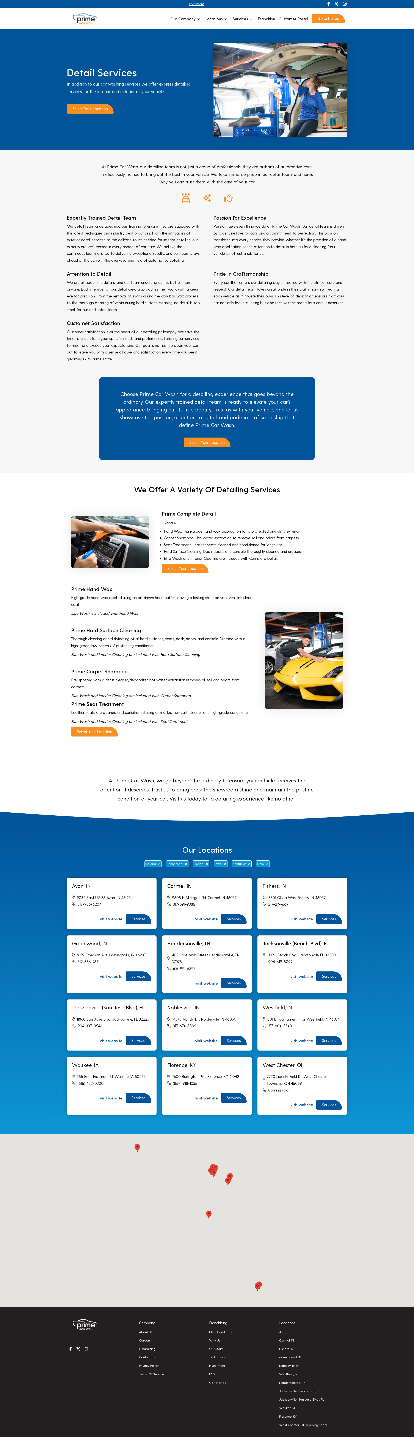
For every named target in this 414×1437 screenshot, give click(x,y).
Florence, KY (288, 1416)
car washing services (120, 83)
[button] (213, 1173)
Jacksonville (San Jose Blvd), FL (301, 1399)
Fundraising (147, 1349)
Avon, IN (284, 1332)
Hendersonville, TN (292, 1382)
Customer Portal (293, 18)
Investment (217, 1365)
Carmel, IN (286, 1340)
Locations (196, 4)
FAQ (212, 1374)
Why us (214, 1340)
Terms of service (151, 1374)
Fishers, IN (286, 1349)
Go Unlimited (328, 18)
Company (147, 1322)
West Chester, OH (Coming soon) (303, 1425)
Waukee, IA (287, 1408)
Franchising (218, 1322)
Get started (217, 1382)
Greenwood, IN (290, 1357)
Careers (145, 1340)
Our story (216, 1349)
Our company (183, 18)
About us (145, 1332)
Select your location (90, 108)
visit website (111, 918)
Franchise (266, 18)
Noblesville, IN (289, 1365)
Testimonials (218, 1357)
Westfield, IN (288, 1374)
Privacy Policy (149, 1365)
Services (240, 18)
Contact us (147, 1357)
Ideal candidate (220, 1332)
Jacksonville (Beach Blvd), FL (299, 1391)
